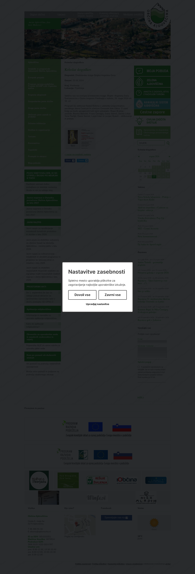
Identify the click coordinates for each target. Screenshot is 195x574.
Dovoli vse (82, 295)
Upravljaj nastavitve (97, 304)
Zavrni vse (113, 295)
